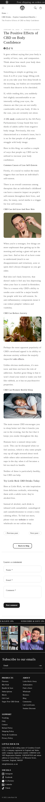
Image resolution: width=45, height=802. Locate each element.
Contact (5, 725)
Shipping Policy (8, 731)
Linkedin (8, 784)
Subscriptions (7, 691)
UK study (10, 119)
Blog (24, 698)
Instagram (9, 774)
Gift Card (5, 698)
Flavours (5, 681)
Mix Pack (5, 685)
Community (27, 702)
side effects (18, 359)
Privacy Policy (7, 738)
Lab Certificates (29, 705)
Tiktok (7, 788)
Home (4, 13)
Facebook (8, 777)
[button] (3, 8)
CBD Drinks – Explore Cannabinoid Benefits (18, 17)
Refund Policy (7, 728)
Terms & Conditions (9, 735)
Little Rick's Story (30, 681)
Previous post (12, 533)
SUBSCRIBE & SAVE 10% (28, 621)
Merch (4, 695)
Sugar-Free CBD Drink (10, 702)
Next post (34, 533)
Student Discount (29, 708)
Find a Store (27, 688)
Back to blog (23, 546)
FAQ (3, 721)
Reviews (26, 695)
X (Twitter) (9, 781)
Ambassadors (28, 685)
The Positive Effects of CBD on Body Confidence (20, 20)
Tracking (5, 718)
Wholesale (26, 691)
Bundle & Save (7, 688)
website (22, 519)
